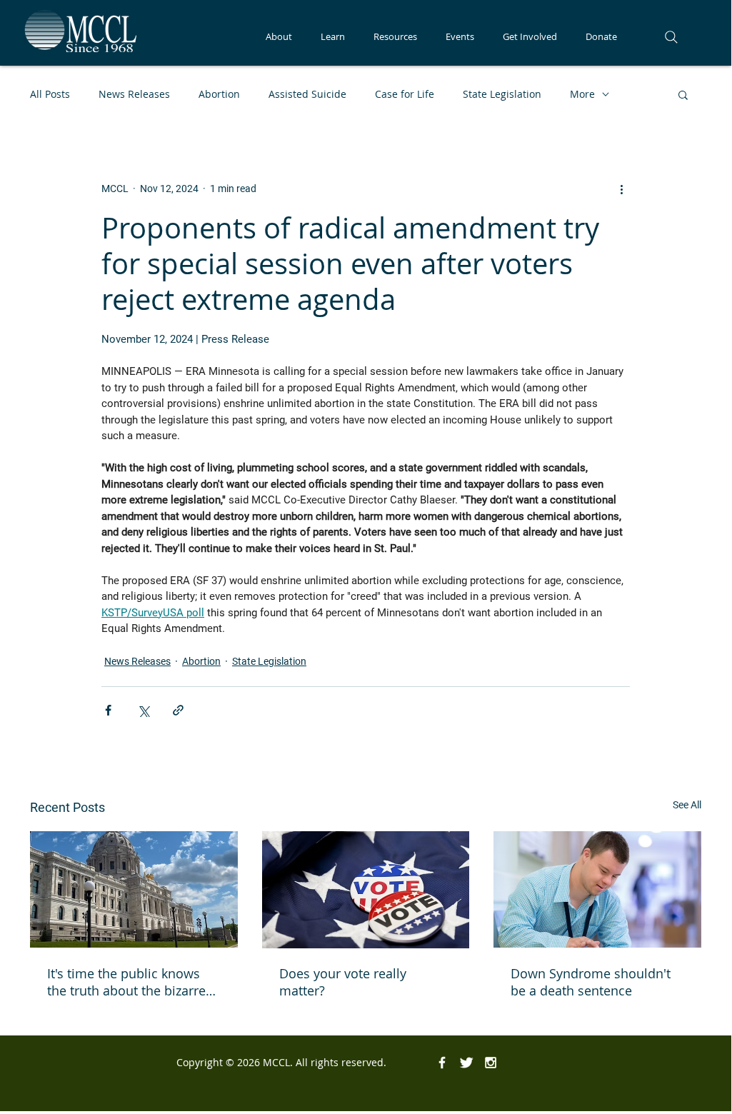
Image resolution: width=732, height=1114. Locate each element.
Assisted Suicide (307, 94)
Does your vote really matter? (342, 982)
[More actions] (621, 188)
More (582, 94)
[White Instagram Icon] (490, 1062)
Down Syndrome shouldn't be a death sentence (591, 982)
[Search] (671, 37)
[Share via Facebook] (108, 710)
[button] (278, 37)
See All (687, 805)
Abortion (219, 94)
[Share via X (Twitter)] (143, 710)
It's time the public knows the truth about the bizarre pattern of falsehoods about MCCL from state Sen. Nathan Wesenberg (131, 982)
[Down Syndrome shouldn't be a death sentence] (597, 889)
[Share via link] (178, 710)
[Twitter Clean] (466, 1062)
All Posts (50, 94)
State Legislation (502, 94)
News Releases (134, 94)
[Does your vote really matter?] (366, 889)
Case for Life (404, 94)
